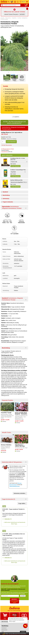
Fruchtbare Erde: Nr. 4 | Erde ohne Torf (17, 159)
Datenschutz (4, 629)
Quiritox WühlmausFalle (16, 180)
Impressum (4, 627)
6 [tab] (17, 72)
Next (26, 406)
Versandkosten (4, 151)
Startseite (2, 17)
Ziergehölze (14, 17)
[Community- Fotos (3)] (14, 77)
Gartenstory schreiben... (20, 493)
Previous (2, 406)
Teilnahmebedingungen (14, 486)
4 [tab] (13, 72)
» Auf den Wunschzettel (6, 145)
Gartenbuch (24, 618)
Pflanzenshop (8, 17)
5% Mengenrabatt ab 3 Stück (7, 149)
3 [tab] (12, 72)
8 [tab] (20, 72)
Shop (5, 618)
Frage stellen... (22, 503)
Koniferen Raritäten (4, 19)
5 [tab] (15, 72)
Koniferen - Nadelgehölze (22, 17)
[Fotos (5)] (6, 77)
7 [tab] (18, 72)
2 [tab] (10, 72)
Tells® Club (14, 618)
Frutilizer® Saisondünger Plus (18, 169)
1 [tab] (8, 72)
